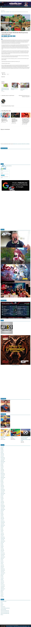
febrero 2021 (2, 534)
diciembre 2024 (3, 473)
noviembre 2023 (3, 490)
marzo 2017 (2, 596)
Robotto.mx (6, 625)
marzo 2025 (2, 469)
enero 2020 (2, 551)
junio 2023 (2, 497)
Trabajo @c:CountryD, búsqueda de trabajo (4, 177)
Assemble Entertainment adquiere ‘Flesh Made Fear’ (14, 120)
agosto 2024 (2, 478)
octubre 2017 (2, 587)
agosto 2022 (2, 510)
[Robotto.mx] (15, 2)
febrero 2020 (2, 550)
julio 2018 (2, 575)
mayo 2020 (2, 546)
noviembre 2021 (3, 522)
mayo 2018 (2, 578)
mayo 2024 (2, 482)
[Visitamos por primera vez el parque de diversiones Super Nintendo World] (25, 85)
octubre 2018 (2, 571)
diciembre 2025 (3, 457)
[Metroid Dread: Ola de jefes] (15, 310)
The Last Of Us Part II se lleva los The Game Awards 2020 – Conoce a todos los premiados (25, 121)
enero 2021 (2, 535)
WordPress (16, 625)
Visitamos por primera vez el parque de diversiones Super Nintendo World (24, 89)
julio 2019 (2, 559)
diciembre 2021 (3, 521)
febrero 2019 (2, 566)
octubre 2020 (2, 539)
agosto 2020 (2, 542)
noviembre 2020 (3, 538)
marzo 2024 (2, 485)
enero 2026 (2, 456)
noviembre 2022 (3, 506)
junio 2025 (2, 465)
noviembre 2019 (3, 554)
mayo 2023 (2, 498)
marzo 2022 (2, 517)
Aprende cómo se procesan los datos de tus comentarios (21, 143)
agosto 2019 (2, 558)
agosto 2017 (2, 590)
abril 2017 (2, 595)
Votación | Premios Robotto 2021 (5, 610)
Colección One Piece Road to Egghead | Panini (4, 119)
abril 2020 (2, 547)
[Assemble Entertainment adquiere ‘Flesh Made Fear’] (15, 113)
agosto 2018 (2, 574)
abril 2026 (2, 452)
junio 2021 (2, 529)
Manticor (8, 37)
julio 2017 (2, 591)
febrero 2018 (2, 582)
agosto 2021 (2, 526)
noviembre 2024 (3, 474)
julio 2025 (2, 464)
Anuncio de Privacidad (3, 601)
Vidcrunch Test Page (3, 609)
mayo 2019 (2, 562)
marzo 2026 (2, 453)
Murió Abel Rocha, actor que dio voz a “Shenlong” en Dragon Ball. (24, 96)
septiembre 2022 (3, 509)
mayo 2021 (2, 530)
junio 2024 (2, 481)
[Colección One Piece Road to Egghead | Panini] (5, 113)
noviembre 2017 (3, 586)
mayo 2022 (2, 514)
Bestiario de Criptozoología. (15, 365)
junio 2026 (2, 449)
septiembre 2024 (3, 477)
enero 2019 (2, 567)
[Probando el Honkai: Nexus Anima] (15, 272)
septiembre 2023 (3, 493)
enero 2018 (2, 583)
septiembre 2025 (3, 461)
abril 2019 (2, 563)
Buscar (3, 175)
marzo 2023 (2, 501)
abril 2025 (2, 468)
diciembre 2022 (3, 505)
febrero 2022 (2, 518)
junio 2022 (2, 513)
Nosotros (2, 605)
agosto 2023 (2, 494)
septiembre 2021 (3, 525)
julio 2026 (2, 448)
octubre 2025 (2, 460)
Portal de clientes (3, 606)
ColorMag (13, 625)
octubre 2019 (2, 555)
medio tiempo (2, 172)
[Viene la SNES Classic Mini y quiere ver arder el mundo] (15, 85)
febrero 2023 (2, 502)
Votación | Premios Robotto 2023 (5, 613)
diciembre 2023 (3, 489)
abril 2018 (2, 579)
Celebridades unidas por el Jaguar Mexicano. (8, 95)
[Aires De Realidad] (15, 239)
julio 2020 (2, 543)
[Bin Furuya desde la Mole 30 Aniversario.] (15, 289)
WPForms (2, 614)
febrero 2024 (2, 486)
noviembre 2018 (3, 570)
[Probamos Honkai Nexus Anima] (15, 256)
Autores (2, 602)
